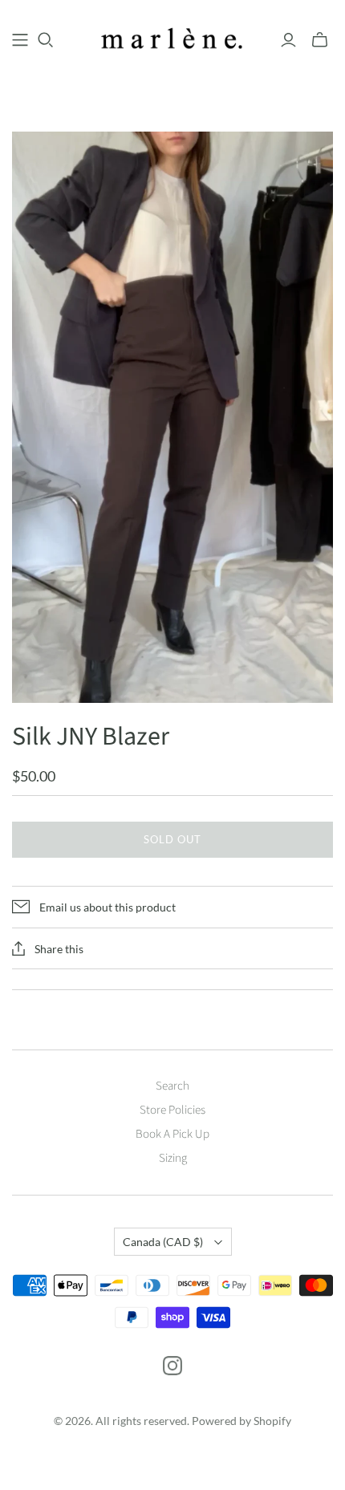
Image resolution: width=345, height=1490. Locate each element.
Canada (163, 1241)
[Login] (288, 40)
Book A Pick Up (172, 1134)
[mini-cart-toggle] (319, 40)
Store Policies (172, 1110)
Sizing (173, 1158)
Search (172, 1086)
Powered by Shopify (241, 1420)
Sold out (172, 839)
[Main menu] (20, 40)
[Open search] (46, 40)
